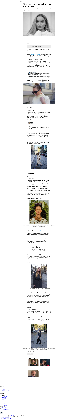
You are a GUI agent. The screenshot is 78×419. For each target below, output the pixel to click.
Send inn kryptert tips (5, 390)
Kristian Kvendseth (5, 403)
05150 (4, 389)
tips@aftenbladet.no (5, 391)
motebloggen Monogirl (35, 54)
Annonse (3, 399)
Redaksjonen (4, 398)
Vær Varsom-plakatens (15, 415)
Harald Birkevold (4, 405)
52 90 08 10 (5, 396)
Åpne (57, 1)
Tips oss (21, 1)
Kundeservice (4, 397)
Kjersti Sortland (4, 401)
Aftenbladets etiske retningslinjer (5, 418)
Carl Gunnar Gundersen (5, 409)
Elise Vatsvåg (4, 407)
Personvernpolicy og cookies (5, 417)
